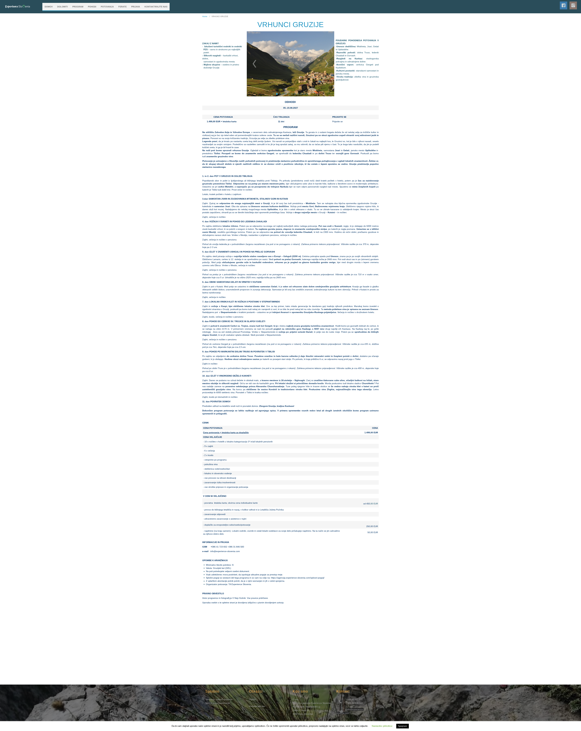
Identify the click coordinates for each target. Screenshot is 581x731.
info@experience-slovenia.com (225, 551)
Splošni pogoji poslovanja (217, 703)
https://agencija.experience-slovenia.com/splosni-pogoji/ (297, 578)
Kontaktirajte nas (257, 706)
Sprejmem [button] (402, 726)
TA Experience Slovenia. (240, 584)
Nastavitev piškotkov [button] (382, 726)
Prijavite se (337, 121)
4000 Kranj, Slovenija (303, 714)
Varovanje (210, 699)
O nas (295, 699)
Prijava (252, 699)
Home (204, 16)
